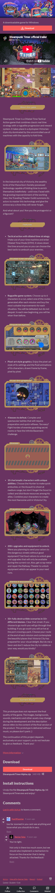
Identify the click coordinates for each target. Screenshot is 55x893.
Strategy (12, 882)
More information (12, 752)
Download (29, 28)
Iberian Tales (20, 837)
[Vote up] (3, 819)
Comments (34, 891)
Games (5, 882)
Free (18, 882)
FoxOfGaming (18, 819)
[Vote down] (3, 822)
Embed (39, 879)
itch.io (5, 879)
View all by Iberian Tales (19, 879)
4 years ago (30, 819)
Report (32, 879)
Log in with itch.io (12, 809)
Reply (9, 831)
